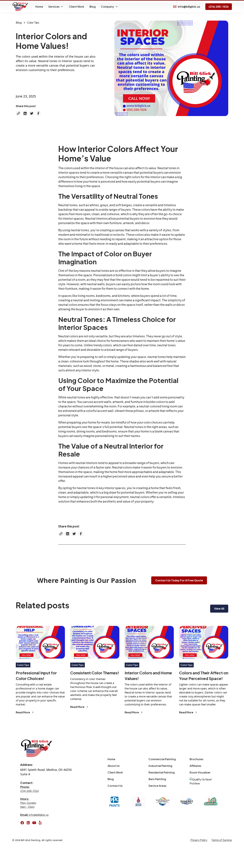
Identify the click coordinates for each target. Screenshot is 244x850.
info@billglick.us (34, 814)
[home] (20, 7)
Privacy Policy (198, 840)
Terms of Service (221, 840)
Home (39, 6)
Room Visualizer (200, 772)
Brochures (196, 759)
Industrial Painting (160, 765)
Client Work (76, 6)
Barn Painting (157, 779)
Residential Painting (162, 772)
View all (219, 608)
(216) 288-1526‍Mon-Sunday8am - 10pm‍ (29, 796)
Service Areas (157, 785)
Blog (92, 6)
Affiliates (195, 765)
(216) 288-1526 (219, 6)
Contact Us (115, 785)
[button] (56, 7)
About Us (114, 765)
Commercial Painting (162, 759)
